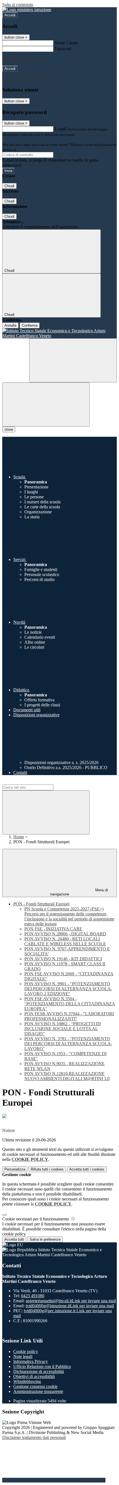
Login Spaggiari (29, 150)
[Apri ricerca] (73, 360)
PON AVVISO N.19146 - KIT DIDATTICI (63, 958)
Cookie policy (25, 1351)
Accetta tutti (86, 1169)
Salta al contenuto (17, 4)
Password (63, 48)
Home (18, 836)
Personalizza (14, 1169)
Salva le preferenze (45, 1239)
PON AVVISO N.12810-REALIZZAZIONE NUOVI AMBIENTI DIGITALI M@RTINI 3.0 (67, 1076)
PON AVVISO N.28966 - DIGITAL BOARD (65, 933)
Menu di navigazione (79, 892)
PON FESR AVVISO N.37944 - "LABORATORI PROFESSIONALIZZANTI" (69, 1016)
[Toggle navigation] (46, 404)
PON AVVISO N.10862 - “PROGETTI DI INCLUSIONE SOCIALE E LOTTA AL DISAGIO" (62, 1028)
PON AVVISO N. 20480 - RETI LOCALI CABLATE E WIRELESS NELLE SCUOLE (65, 941)
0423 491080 (32, 1295)
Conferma (29, 325)
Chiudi (9, 186)
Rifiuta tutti (47, 1169)
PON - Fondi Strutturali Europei (41, 904)
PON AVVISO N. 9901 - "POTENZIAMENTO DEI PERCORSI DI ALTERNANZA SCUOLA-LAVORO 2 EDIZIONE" (68, 988)
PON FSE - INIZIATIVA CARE (53, 928)
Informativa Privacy (30, 1361)
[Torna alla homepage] (59, 333)
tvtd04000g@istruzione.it (70, 1305)
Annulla (10, 325)
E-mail (60, 128)
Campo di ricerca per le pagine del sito (35, 782)
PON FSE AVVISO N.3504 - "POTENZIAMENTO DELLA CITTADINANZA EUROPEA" (69, 1003)
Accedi (9, 15)
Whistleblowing (27, 1381)
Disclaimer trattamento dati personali (34, 1437)
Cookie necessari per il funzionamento (36, 1219)
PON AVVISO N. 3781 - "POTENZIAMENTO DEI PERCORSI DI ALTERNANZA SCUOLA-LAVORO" (68, 1043)
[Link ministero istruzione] (26, 9)
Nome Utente (66, 42)
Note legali (22, 1356)
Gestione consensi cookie (35, 1386)
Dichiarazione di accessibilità (38, 1371)
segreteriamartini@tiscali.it (71, 1300)
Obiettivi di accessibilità (34, 1376)
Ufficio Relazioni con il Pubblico (42, 1366)
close (8, 429)
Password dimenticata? (22, 58)
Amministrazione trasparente (38, 1391)
